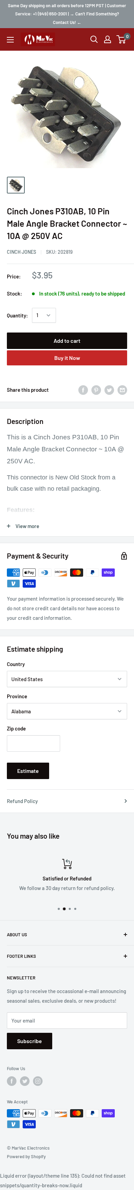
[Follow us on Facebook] (11, 1081)
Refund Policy (22, 801)
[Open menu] (10, 39)
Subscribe (29, 1041)
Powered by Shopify (26, 1156)
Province (17, 696)
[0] (121, 39)
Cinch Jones (21, 252)
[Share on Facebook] (83, 390)
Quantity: (17, 315)
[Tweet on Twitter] (109, 390)
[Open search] (94, 39)
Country (16, 664)
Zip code (16, 728)
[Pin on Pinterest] (96, 390)
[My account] (107, 39)
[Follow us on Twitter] (25, 1081)
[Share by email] (122, 390)
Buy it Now (67, 357)
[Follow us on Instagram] (38, 1081)
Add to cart (67, 340)
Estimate (28, 770)
